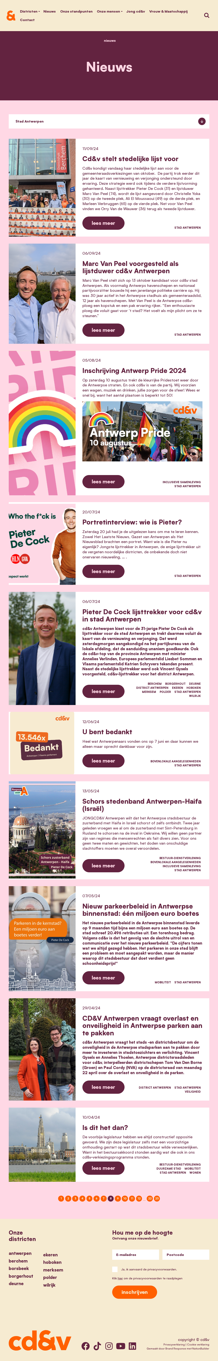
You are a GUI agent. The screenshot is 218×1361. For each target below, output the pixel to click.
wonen (195, 1172)
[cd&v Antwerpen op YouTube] (120, 1346)
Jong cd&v (135, 11)
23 (157, 1198)
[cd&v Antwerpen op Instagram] (109, 1346)
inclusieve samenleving (182, 482)
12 (139, 1198)
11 (132, 1198)
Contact (27, 20)
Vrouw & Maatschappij (168, 11)
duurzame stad (168, 1168)
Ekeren (177, 687)
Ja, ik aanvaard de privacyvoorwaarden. (149, 1269)
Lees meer (103, 223)
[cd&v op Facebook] (85, 1346)
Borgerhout (175, 683)
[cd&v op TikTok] (97, 1346)
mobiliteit (163, 982)
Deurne (195, 683)
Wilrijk (195, 696)
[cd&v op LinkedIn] (132, 1346)
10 (125, 1198)
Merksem (149, 692)
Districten (28, 11)
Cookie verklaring (198, 1344)
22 (150, 1198)
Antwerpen (20, 1253)
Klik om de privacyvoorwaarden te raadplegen (147, 1278)
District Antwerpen (152, 687)
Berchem (155, 683)
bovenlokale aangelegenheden (176, 761)
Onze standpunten (76, 11)
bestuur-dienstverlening (180, 858)
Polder (165, 692)
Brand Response (175, 1348)
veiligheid (193, 1091)
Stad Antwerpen (187, 227)
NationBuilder (200, 1348)
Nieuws (49, 11)
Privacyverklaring (174, 1344)
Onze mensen (108, 11)
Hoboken (193, 687)
